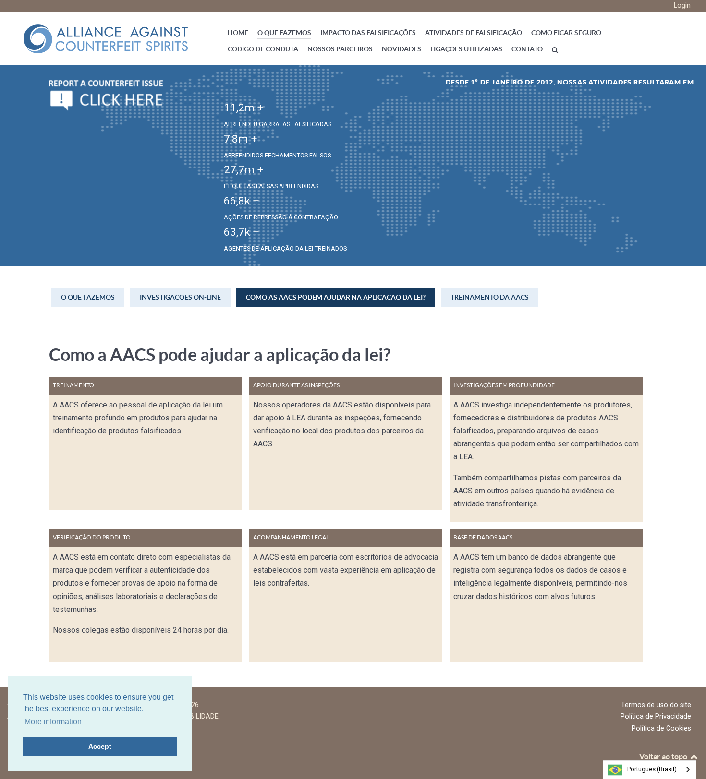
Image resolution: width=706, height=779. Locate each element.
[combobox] (649, 769)
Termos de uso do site (656, 705)
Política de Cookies (661, 728)
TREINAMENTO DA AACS (489, 297)
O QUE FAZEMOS (88, 297)
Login (682, 5)
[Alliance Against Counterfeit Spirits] (106, 38)
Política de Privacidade (656, 716)
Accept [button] (99, 746)
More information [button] (53, 722)
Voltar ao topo (664, 756)
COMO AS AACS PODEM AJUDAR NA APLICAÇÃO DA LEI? (336, 297)
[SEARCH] (556, 49)
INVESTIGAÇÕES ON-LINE (180, 297)
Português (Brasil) (652, 769)
